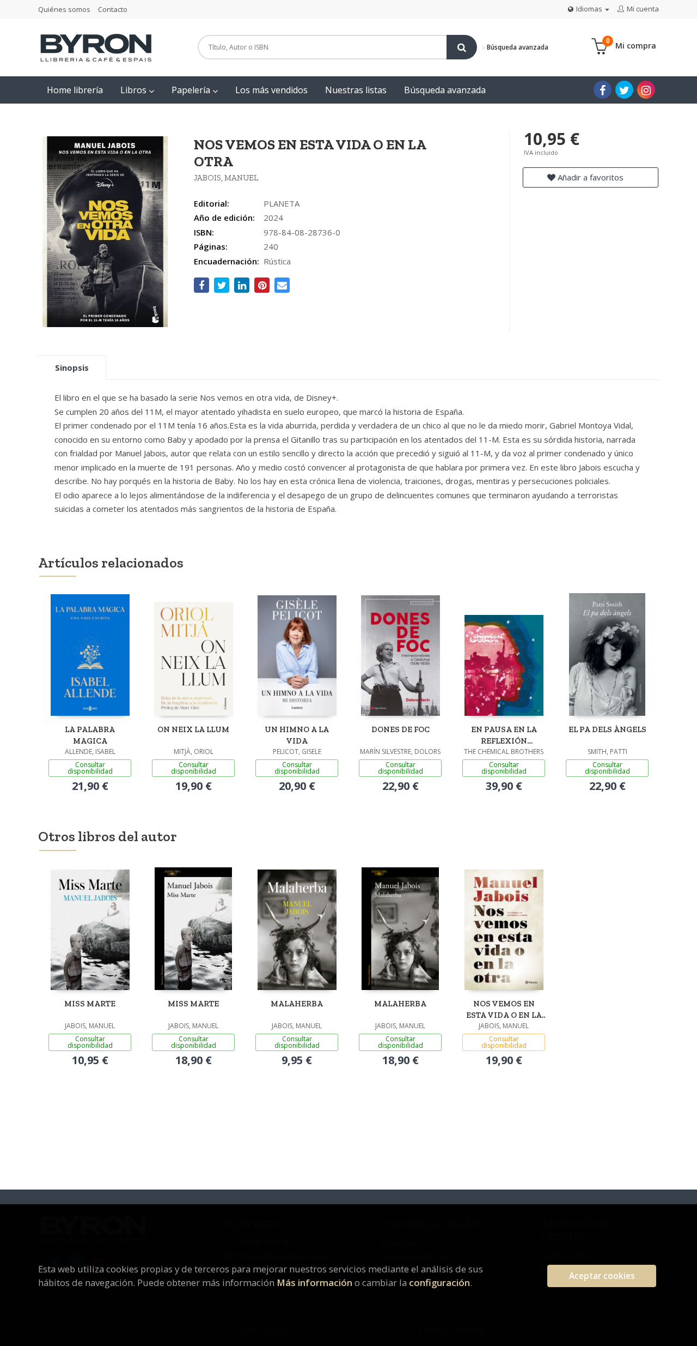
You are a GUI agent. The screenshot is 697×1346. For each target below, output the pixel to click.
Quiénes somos (64, 9)
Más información (314, 1282)
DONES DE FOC (400, 729)
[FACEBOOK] (603, 90)
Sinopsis (72, 367)
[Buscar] (462, 47)
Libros (134, 90)
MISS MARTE (89, 1004)
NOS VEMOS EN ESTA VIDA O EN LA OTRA (504, 1009)
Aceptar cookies (602, 1276)
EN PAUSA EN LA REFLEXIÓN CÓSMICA (504, 735)
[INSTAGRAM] (646, 90)
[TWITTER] (624, 90)
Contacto (112, 9)
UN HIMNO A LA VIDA (297, 735)
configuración (439, 1282)
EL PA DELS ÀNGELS (607, 729)
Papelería (192, 90)
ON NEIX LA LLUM (193, 729)
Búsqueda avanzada (516, 47)
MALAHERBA (297, 1004)
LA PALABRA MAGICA (90, 735)
